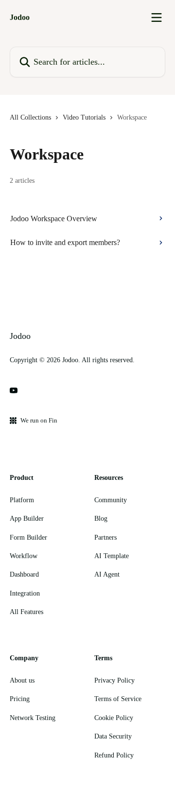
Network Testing (32, 718)
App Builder (27, 518)
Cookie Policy (113, 718)
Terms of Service (117, 699)
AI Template (111, 556)
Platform (22, 500)
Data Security (113, 736)
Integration (25, 593)
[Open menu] (156, 17)
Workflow (23, 556)
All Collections (30, 117)
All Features (26, 612)
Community (110, 500)
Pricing (20, 699)
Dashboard (24, 574)
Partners (105, 537)
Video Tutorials (84, 117)
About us (22, 680)
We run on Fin (38, 420)
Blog (100, 518)
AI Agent (107, 574)
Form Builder (28, 537)
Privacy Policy (114, 680)
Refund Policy (114, 755)
